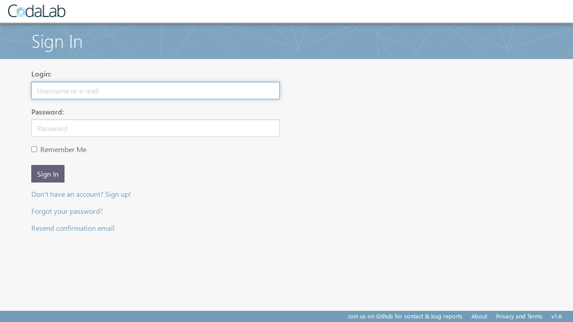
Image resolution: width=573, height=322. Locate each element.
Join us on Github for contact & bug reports (405, 316)
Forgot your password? (67, 211)
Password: (47, 111)
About (479, 316)
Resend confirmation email (73, 228)
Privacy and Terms (519, 316)
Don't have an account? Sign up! (81, 194)
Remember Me (63, 149)
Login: (41, 73)
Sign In (48, 173)
